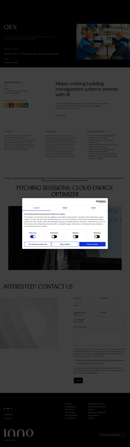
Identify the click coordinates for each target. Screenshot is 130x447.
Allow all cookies (92, 244)
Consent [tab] (36, 208)
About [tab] (93, 208)
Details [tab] (65, 208)
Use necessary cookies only (37, 244)
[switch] (54, 236)
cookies (53, 217)
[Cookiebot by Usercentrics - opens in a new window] (97, 201)
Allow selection (65, 244)
